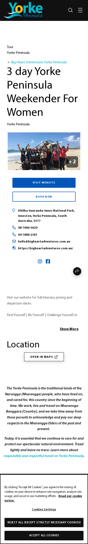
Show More (69, 329)
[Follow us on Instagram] (40, 262)
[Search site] (70, 10)
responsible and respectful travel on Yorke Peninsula (43, 456)
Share (77, 271)
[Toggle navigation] (80, 10)
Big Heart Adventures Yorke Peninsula (39, 62)
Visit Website (44, 182)
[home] (23, 10)
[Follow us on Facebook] (48, 262)
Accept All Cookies (44, 535)
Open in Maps (41, 357)
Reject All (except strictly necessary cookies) (44, 522)
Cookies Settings (44, 509)
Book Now (44, 196)
